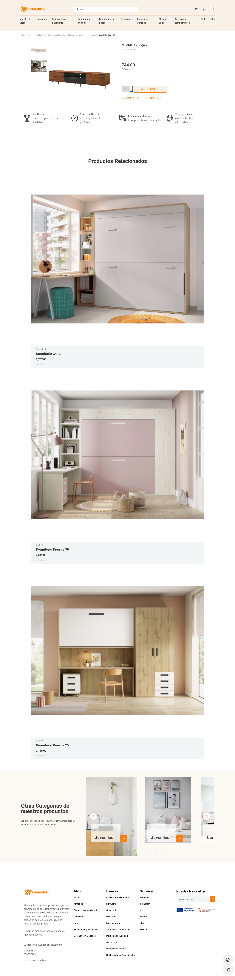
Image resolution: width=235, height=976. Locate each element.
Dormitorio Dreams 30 (52, 549)
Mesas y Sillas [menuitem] (163, 21)
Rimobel (41, 349)
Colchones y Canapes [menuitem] (143, 21)
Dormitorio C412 (48, 354)
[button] (130, 98)
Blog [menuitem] (213, 19)
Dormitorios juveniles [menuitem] (84, 21)
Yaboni (40, 545)
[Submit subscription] (212, 899)
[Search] (77, 9)
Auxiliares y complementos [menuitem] (182, 21)
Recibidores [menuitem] (127, 19)
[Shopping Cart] (228, 969)
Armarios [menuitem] (42, 19)
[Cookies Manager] (228, 960)
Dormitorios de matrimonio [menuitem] (59, 21)
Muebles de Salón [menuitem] (25, 21)
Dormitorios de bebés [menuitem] (106, 21)
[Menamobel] (33, 9)
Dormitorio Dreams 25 (52, 745)
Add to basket (150, 89)
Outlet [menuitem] (204, 19)
